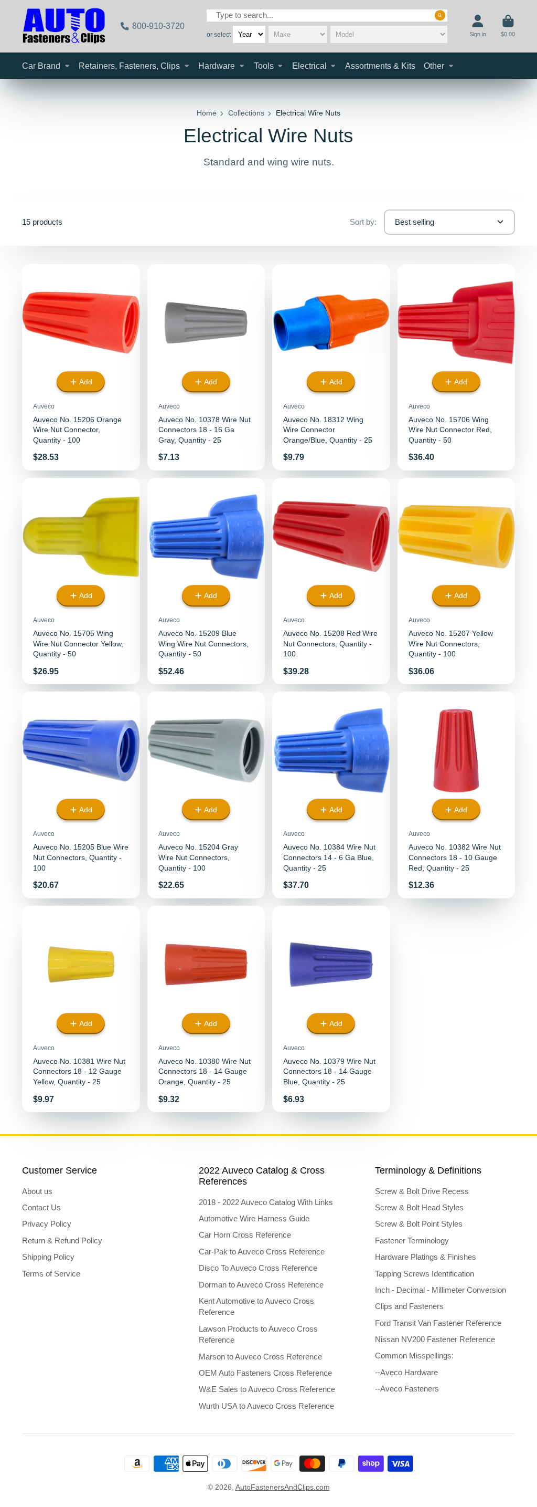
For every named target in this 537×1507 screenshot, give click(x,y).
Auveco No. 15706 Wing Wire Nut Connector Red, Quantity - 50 (456, 367)
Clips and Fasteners (409, 1306)
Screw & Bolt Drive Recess (422, 1191)
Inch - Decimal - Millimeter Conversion (440, 1289)
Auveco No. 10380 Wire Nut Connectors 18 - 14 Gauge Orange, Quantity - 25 (206, 1009)
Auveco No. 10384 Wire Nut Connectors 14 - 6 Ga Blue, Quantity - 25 (331, 795)
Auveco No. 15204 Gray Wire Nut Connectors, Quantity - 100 (206, 795)
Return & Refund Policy (62, 1240)
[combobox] (327, 15)
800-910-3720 (158, 25)
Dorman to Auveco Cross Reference (261, 1284)
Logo (64, 26)
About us (37, 1191)
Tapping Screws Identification (424, 1273)
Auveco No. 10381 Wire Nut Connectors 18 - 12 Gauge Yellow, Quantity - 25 (81, 1009)
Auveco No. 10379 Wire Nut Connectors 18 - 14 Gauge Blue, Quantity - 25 (331, 1009)
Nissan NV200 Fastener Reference (435, 1339)
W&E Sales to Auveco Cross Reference (267, 1389)
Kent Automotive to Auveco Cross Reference (256, 1306)
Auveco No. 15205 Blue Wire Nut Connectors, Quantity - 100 (81, 795)
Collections (246, 113)
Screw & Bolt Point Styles (419, 1223)
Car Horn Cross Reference (245, 1234)
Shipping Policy (48, 1256)
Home (207, 113)
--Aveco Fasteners (407, 1388)
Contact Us (41, 1207)
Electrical (309, 65)
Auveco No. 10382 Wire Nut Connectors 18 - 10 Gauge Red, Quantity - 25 (456, 795)
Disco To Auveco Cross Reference (258, 1267)
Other (434, 65)
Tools (264, 65)
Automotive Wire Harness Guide (254, 1218)
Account (477, 26)
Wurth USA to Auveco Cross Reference (266, 1405)
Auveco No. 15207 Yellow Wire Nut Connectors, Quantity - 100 (456, 581)
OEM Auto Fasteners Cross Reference (265, 1372)
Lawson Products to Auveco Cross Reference (258, 1334)
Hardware (216, 65)
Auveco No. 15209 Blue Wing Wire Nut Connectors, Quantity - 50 (206, 581)
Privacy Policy (46, 1223)
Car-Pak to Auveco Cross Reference (262, 1251)
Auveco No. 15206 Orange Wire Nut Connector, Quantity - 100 (81, 367)
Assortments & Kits (380, 65)
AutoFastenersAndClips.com (282, 1487)
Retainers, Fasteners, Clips (129, 65)
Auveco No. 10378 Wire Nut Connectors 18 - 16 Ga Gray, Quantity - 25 (206, 367)
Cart (508, 26)
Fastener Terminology (412, 1240)
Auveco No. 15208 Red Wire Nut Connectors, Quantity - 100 (331, 581)
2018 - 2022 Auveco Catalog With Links (266, 1202)
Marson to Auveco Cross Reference (260, 1356)
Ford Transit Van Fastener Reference (438, 1322)
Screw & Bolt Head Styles (419, 1207)
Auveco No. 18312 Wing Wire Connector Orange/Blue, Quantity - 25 (331, 367)
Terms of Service (51, 1273)
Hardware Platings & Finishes (425, 1256)
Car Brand (41, 65)
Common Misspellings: (414, 1355)
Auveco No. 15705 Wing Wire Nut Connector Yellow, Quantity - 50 (81, 581)
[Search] (440, 15)
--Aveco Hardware (406, 1372)
